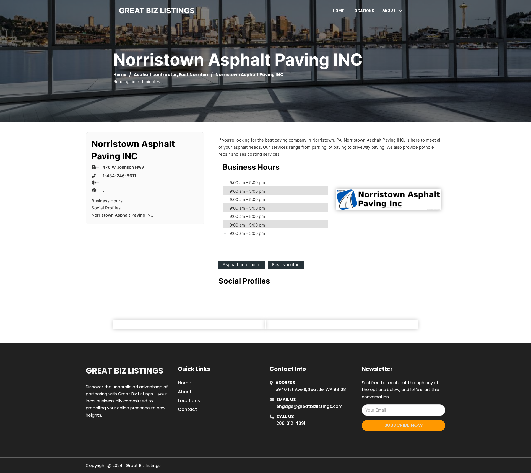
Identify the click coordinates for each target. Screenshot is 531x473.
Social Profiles (106, 207)
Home (338, 11)
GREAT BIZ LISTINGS (157, 10)
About (185, 392)
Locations (363, 11)
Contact (187, 409)
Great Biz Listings (124, 370)
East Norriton (193, 75)
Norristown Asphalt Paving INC (122, 215)
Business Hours (107, 201)
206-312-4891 (291, 423)
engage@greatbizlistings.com (310, 406)
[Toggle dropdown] (400, 11)
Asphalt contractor (155, 75)
